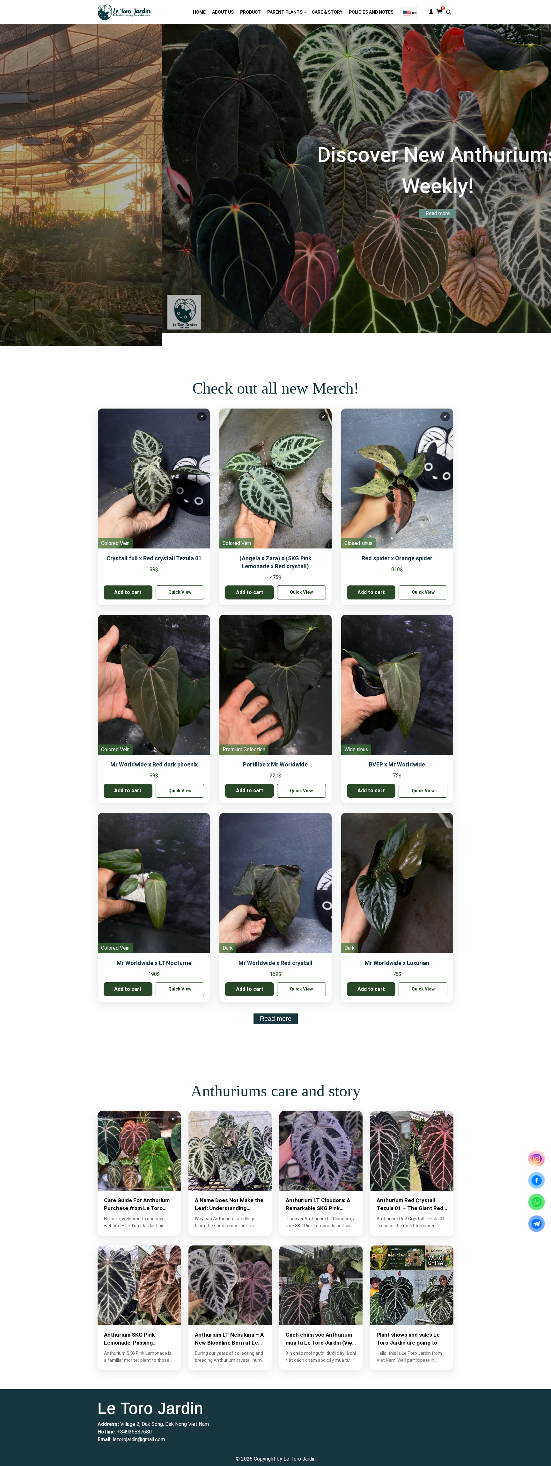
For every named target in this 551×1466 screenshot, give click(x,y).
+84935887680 (134, 1432)
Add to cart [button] (128, 592)
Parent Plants (285, 12)
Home (199, 12)
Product (250, 12)
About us (223, 12)
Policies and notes (371, 12)
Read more (275, 210)
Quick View (179, 592)
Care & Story (327, 12)
